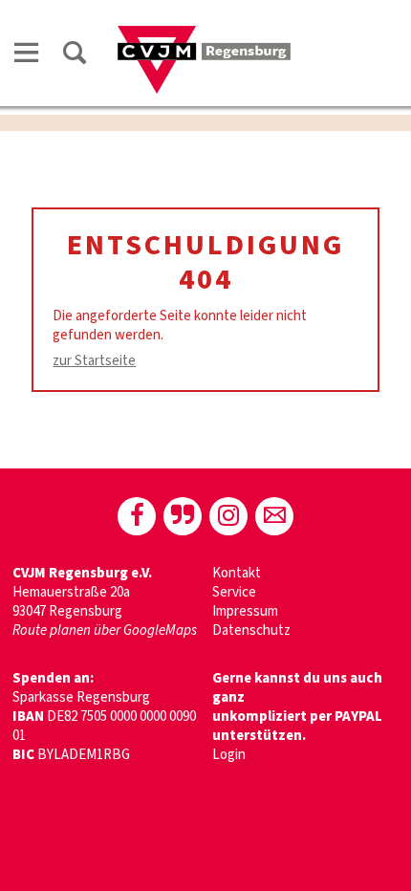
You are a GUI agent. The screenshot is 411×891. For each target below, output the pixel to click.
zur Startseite (94, 361)
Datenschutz (251, 630)
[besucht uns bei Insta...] (228, 516)
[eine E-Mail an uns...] (274, 516)
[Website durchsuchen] (74, 55)
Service (234, 592)
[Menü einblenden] (26, 55)
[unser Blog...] (182, 516)
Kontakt (236, 573)
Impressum (245, 611)
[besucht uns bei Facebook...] (137, 516)
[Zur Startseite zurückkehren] (204, 35)
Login (229, 755)
